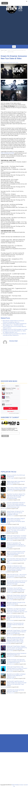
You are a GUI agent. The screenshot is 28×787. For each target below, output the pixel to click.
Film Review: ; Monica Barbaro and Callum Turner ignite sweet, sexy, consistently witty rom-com (17, 610)
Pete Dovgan (11, 490)
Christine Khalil (5, 62)
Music (16, 62)
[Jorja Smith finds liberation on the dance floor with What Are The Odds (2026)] (3, 617)
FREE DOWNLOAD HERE (7, 153)
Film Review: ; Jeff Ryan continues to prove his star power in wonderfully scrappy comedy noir (16, 590)
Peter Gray (4, 508)
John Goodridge (11, 605)
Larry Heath (10, 540)
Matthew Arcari (5, 499)
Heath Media (15, 784)
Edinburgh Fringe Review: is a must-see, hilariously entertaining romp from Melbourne (17, 597)
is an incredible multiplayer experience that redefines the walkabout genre (16, 675)
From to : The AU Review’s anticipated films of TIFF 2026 (17, 560)
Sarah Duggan (11, 478)
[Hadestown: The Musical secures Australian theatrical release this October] (3, 625)
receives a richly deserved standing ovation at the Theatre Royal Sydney (16, 553)
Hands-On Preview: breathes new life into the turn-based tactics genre (16, 661)
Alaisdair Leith (11, 678)
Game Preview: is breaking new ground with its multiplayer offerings (15, 513)
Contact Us (22, 784)
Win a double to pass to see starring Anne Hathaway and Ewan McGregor (17, 582)
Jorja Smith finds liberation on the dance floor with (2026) (16, 617)
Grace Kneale (11, 620)
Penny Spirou (11, 555)
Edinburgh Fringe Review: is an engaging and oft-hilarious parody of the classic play (16, 632)
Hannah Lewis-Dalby (6, 643)
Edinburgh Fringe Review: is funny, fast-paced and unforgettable (17, 648)
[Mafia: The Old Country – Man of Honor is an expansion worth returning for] (3, 576)
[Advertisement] (14, 29)
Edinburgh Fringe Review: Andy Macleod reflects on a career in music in (17, 668)
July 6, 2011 (12, 62)
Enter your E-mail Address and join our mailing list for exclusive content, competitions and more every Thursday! (9, 429)
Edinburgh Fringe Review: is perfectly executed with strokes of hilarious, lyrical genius (16, 537)
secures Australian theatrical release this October (15, 625)
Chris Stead (10, 484)
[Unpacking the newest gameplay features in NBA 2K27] (3, 691)
